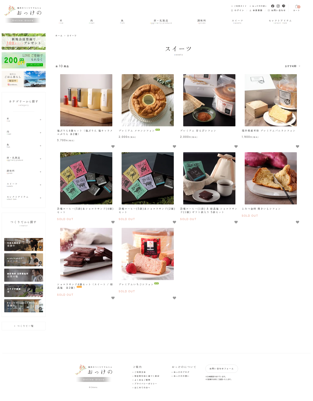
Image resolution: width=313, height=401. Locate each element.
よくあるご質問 (142, 380)
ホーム (59, 35)
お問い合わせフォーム (221, 368)
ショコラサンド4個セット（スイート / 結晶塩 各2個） (85, 285)
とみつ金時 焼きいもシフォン (261, 208)
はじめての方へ (142, 387)
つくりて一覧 (23, 325)
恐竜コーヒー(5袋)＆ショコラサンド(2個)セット (147, 210)
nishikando (24, 260)
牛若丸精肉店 (24, 245)
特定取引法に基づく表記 (147, 376)
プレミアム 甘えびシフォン (198, 130)
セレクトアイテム (280, 21)
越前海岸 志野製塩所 (24, 275)
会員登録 (256, 10)
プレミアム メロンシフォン (137, 130)
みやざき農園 (24, 291)
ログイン (237, 10)
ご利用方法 (140, 372)
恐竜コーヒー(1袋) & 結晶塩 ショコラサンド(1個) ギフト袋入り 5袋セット (209, 210)
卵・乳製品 (161, 21)
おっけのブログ (182, 372)
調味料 (201, 21)
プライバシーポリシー (145, 383)
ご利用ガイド (239, 6)
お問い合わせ (277, 10)
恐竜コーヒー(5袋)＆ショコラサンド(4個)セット (85, 210)
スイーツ (237, 21)
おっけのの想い (258, 6)
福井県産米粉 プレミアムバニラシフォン (269, 130)
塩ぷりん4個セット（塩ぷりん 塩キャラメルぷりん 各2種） (85, 132)
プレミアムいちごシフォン (136, 284)
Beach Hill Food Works (24, 306)
